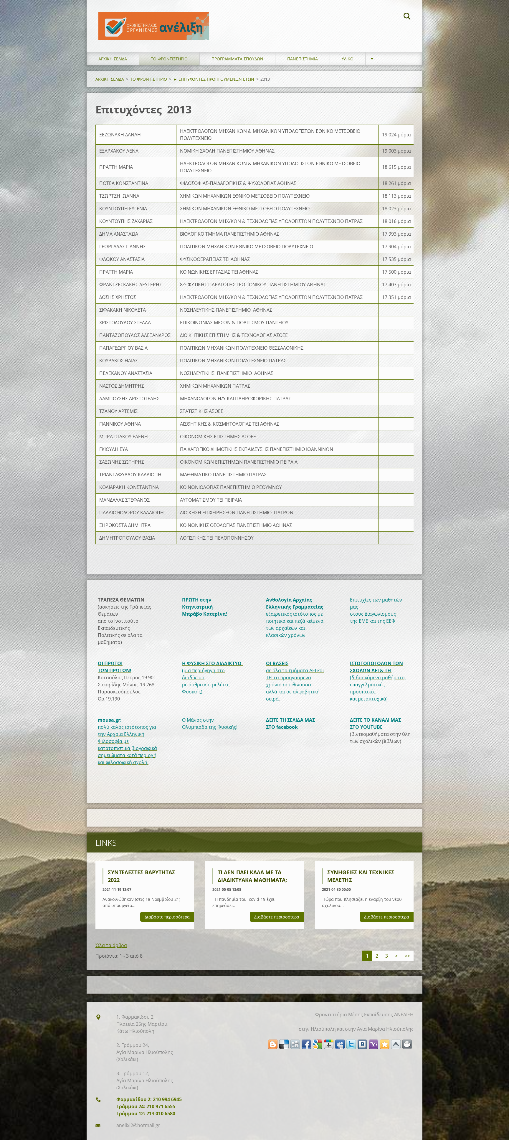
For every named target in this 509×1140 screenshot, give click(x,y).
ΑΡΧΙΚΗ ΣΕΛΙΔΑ (112, 59)
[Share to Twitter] (351, 1044)
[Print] (407, 1044)
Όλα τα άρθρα (111, 945)
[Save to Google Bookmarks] (317, 1044)
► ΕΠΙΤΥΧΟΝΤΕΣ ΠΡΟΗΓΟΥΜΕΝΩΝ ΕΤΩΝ (213, 79)
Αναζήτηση (407, 17)
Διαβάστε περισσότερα (167, 917)
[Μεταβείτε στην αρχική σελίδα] (154, 20)
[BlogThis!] (272, 1044)
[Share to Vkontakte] (362, 1044)
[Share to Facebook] (306, 1044)
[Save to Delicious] (284, 1044)
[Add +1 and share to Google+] (328, 1044)
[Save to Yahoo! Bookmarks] (373, 1044)
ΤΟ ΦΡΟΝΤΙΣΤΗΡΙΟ (169, 59)
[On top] (396, 1044)
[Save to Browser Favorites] (384, 1044)
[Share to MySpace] (340, 1044)
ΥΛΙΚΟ (347, 59)
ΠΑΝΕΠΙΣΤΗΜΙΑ (302, 59)
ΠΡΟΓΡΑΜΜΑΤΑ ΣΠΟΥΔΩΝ (237, 59)
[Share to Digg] (295, 1044)
